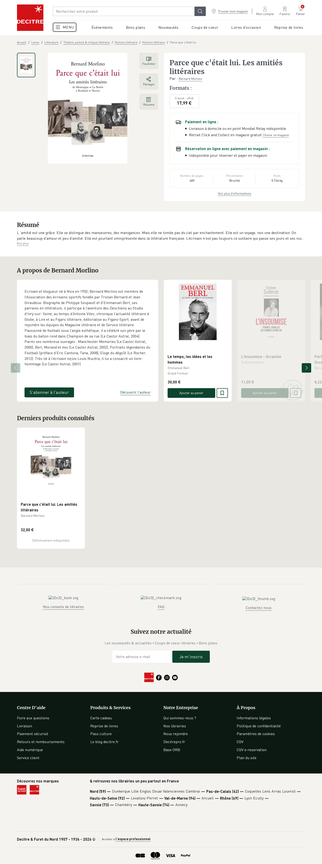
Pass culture (101, 733)
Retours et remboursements (41, 741)
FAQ (161, 606)
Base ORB (171, 749)
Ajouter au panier (191, 393)
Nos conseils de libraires (63, 606)
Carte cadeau (101, 718)
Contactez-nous (259, 607)
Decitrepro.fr (174, 741)
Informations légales (254, 718)
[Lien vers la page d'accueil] (30, 17)
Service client (28, 757)
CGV (240, 741)
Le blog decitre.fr (104, 741)
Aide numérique (30, 749)
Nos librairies (174, 726)
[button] (161, 235)
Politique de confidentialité (259, 726)
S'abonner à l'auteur (49, 392)
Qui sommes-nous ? (179, 718)
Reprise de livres (104, 726)
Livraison (24, 726)
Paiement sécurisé (32, 733)
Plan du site (246, 757)
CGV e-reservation (252, 749)
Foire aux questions (33, 718)
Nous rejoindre (175, 733)
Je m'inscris (191, 656)
